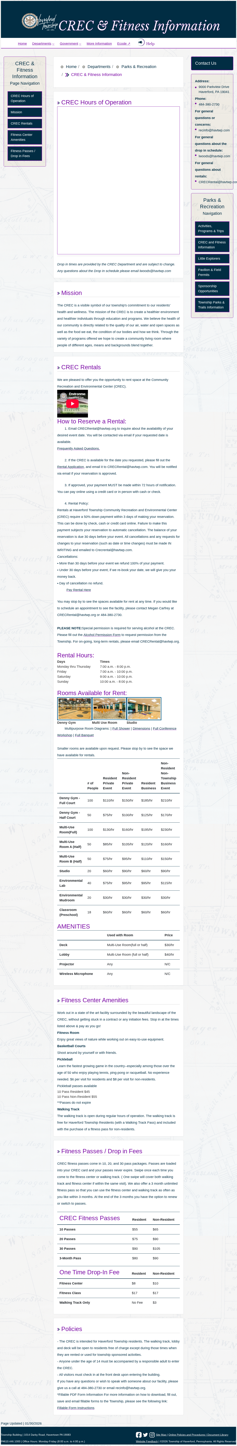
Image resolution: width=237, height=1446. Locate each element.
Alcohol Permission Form (102, 635)
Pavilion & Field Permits (209, 272)
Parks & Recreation (138, 66)
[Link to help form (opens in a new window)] (144, 42)
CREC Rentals (21, 123)
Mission (16, 112)
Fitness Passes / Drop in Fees (23, 153)
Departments (41, 43)
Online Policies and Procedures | (187, 1434)
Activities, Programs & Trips (211, 228)
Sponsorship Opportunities (208, 288)
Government (69, 43)
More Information (99, 43)
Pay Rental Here (78, 590)
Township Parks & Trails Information (211, 305)
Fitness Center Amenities (21, 137)
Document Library (217, 1434)
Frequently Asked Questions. (78, 448)
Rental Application (70, 467)
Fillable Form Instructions (75, 1408)
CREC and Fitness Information (212, 244)
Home (22, 43)
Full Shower (121, 728)
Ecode (125, 43)
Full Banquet (84, 735)
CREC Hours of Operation (22, 98)
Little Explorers (209, 258)
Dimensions (141, 728)
